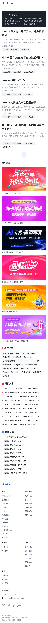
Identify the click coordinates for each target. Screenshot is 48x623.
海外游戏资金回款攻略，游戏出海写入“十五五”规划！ (22, 408)
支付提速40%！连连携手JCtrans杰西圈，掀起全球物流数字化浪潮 (22, 412)
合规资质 (5, 579)
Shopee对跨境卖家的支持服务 (15, 436)
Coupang (27, 357)
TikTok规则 (26, 372)
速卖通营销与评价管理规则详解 (16, 472)
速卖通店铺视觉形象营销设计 (15, 464)
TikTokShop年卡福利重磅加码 (13, 223)
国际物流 (28, 511)
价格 (17, 372)
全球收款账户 (7, 496)
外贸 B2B (28, 500)
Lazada (5, 49)
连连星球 (5, 507)
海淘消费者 (7, 364)
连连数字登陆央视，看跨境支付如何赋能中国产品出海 (22, 424)
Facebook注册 (31, 364)
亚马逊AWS (31, 353)
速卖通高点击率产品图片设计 (15, 460)
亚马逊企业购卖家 (9, 361)
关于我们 (5, 575)
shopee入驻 (19, 353)
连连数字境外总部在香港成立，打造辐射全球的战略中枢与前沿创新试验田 (22, 400)
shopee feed (23, 361)
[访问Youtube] (19, 605)
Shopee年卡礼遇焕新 (10, 311)
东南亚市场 (6, 147)
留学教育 (28, 503)
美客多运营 (37, 372)
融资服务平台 (7, 530)
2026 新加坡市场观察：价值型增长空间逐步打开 (21, 404)
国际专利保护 (8, 353)
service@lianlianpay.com (14, 598)
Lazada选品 (14, 49)
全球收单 (5, 503)
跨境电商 (28, 496)
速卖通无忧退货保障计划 (13, 468)
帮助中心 (28, 566)
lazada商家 (7, 368)
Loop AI (5, 522)
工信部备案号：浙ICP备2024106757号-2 (15, 618)
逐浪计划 (28, 551)
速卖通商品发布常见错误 (13, 452)
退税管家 (5, 518)
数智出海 (28, 547)
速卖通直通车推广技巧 (12, 440)
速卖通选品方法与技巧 (12, 448)
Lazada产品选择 (29, 72)
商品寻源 (5, 526)
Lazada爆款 (28, 94)
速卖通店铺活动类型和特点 (14, 456)
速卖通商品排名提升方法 (13, 444)
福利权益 (28, 562)
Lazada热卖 (25, 49)
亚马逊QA (6, 357)
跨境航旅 (28, 507)
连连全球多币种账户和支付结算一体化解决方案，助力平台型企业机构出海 (22, 392)
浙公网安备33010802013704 (11, 620)
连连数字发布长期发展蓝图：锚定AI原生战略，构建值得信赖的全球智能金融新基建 (22, 388)
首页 (7, 3)
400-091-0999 (10, 594)
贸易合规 (6, 376)
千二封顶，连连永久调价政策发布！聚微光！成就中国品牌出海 (22, 416)
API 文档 (5, 551)
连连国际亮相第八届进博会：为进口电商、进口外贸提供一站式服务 (22, 420)
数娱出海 (28, 515)
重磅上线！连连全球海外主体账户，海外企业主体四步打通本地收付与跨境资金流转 (22, 396)
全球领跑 (5, 515)
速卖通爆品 (17, 357)
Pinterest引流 (8, 372)
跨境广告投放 (19, 368)
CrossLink (5, 533)
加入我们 (5, 583)
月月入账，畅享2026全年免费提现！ (15, 341)
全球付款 (5, 500)
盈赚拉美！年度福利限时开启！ (13, 282)
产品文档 (5, 547)
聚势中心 (28, 554)
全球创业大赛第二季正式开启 (12, 252)
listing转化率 (18, 364)
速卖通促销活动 (32, 368)
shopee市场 (35, 361)
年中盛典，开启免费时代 (11, 193)
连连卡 (4, 511)
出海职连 (5, 537)
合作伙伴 (28, 558)
